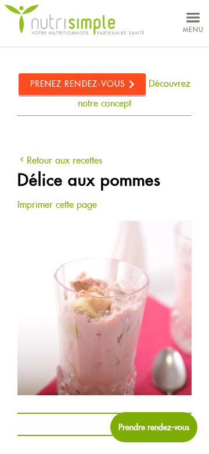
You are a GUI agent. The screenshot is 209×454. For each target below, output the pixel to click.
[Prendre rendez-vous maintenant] (153, 427)
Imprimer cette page (57, 204)
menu (193, 30)
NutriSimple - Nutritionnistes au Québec (74, 20)
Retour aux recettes (64, 160)
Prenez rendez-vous (78, 84)
